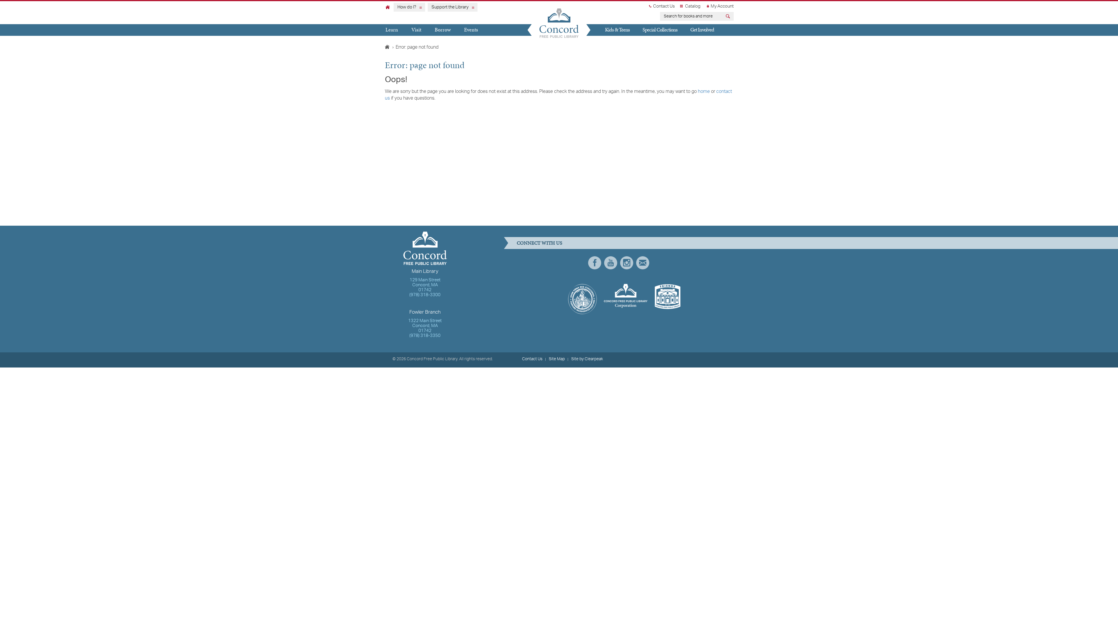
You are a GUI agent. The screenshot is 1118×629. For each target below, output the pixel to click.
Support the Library (449, 7)
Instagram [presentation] (626, 262)
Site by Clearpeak (587, 359)
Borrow (443, 29)
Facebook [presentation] (594, 262)
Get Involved (702, 29)
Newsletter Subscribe (642, 262)
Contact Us (664, 6)
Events (471, 29)
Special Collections (660, 29)
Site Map (557, 359)
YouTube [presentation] (610, 262)
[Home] (387, 7)
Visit (416, 29)
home (704, 92)
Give (606, 40)
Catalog (692, 6)
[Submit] (728, 17)
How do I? (406, 7)
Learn (391, 29)
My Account (722, 6)
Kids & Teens (617, 29)
